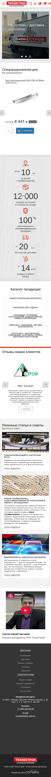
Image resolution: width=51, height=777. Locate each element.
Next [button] (45, 385)
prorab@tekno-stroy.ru (25, 716)
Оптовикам (25, 687)
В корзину (31, 131)
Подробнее (21, 39)
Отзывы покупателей (25, 683)
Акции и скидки (25, 680)
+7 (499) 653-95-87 (25, 709)
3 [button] (30, 56)
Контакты (25, 667)
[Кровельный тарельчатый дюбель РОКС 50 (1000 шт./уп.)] (29, 99)
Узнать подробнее (12, 468)
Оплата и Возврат (25, 663)
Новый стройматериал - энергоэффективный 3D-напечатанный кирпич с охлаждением (24, 501)
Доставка (25, 659)
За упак (36, 122)
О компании (25, 655)
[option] (25, 35)
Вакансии (25, 671)
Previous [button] (5, 385)
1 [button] (22, 56)
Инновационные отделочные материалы (25, 557)
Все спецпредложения (12, 73)
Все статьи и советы (11, 428)
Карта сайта (25, 691)
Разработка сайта (18, 773)
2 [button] (26, 56)
